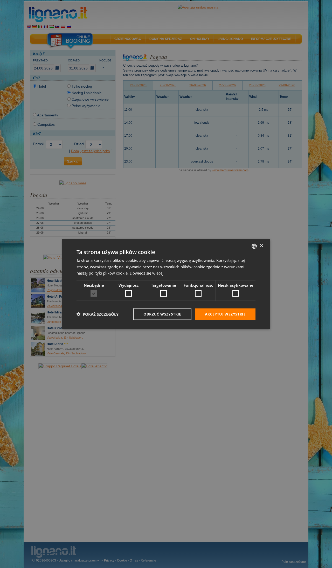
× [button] (261, 246)
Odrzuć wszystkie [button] (162, 313)
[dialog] (166, 284)
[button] (98, 314)
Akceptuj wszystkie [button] (225, 313)
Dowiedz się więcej (146, 273)
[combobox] (254, 246)
